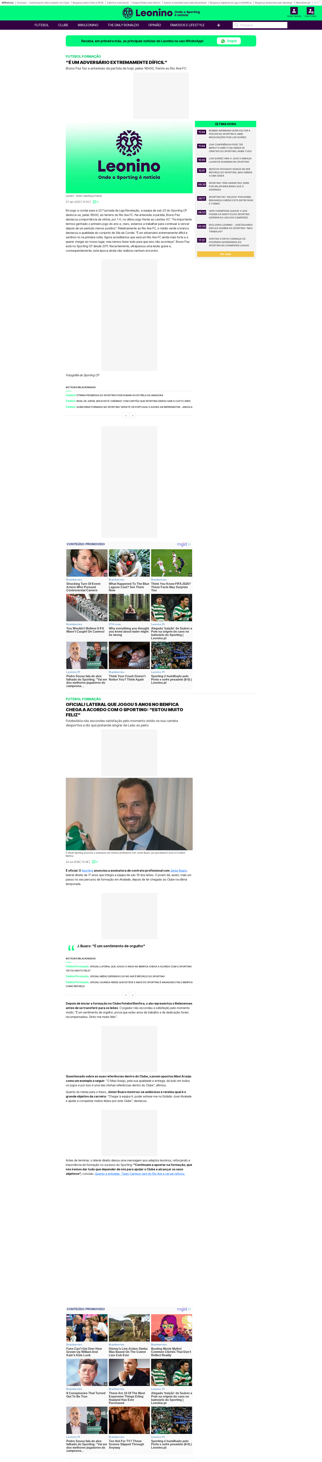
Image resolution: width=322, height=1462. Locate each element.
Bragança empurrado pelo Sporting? (273, 2)
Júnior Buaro (178, 870)
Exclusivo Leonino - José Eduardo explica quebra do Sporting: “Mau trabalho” (231, 228)
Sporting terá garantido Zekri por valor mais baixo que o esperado (229, 186)
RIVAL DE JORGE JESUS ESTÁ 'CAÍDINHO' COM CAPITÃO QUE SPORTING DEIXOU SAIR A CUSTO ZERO (134, 400)
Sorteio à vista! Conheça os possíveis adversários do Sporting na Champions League (229, 242)
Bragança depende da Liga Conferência (231, 2)
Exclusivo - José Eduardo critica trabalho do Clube (43, 2)
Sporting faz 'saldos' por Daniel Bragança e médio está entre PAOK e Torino (231, 200)
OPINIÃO (154, 25)
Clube (63, 25)
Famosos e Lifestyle (187, 25)
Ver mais (225, 254)
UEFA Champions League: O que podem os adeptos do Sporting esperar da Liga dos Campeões (229, 214)
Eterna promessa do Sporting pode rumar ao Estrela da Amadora (120, 395)
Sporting (87, 870)
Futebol (42, 25)
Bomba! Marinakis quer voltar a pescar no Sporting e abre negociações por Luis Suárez (230, 134)
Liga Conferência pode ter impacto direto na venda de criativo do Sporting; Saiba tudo (230, 148)
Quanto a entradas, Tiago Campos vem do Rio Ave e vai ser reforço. (140, 1174)
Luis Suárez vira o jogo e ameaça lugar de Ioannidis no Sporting (230, 160)
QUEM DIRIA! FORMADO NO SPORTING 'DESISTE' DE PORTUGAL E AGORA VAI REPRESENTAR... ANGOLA (134, 406)
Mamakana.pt (303, 2)
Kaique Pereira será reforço (146, 2)
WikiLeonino (88, 25)
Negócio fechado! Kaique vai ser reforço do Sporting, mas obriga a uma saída (231, 172)
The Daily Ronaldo (123, 25)
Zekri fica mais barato (118, 2)
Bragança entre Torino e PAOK (88, 2)
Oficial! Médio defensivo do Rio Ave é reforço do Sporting (127, 976)
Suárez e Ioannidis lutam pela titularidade (185, 2)
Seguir (231, 41)
